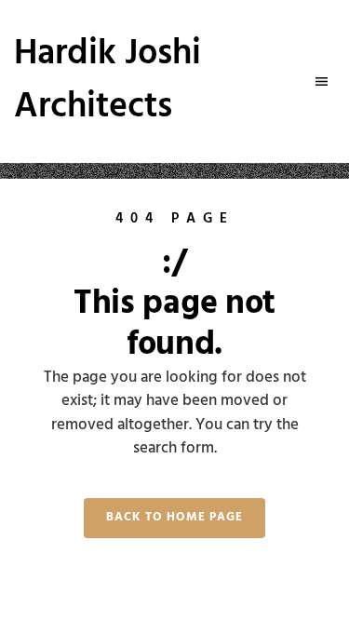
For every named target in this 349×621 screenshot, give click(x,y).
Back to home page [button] (174, 517)
